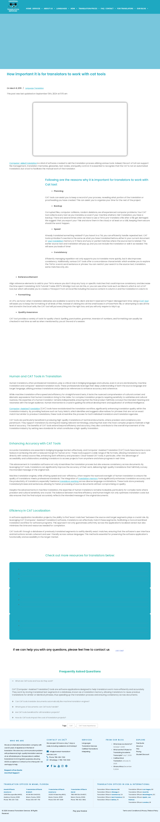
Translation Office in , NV (140, 789)
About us (48, 8)
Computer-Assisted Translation (24, 408)
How (73, 8)
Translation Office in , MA (108, 789)
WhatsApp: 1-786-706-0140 (59, 760)
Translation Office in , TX (108, 800)
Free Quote (140, 743)
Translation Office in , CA (109, 795)
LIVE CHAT (120, 650)
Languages (61, 8)
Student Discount (142, 754)
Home (28, 8)
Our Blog (141, 8)
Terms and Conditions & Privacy (135, 811)
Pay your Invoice (80, 811)
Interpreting (86, 751)
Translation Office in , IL (108, 792)
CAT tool (144, 301)
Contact (110, 8)
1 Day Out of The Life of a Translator (36, 630)
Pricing (138, 751)
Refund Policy (153, 811)
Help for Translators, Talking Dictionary (37, 620)
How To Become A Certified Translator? (37, 595)
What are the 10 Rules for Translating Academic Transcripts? (122, 752)
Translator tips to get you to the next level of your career (44, 578)
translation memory (88, 478)
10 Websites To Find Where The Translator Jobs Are (42, 604)
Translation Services (89, 746)
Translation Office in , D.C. (141, 795)
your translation (55, 241)
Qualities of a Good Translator (33, 625)
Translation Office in (138, 792)
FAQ (102, 8)
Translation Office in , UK (139, 802)
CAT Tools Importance (87, 726)
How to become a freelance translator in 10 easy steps (43, 599)
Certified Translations (90, 749)
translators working (69, 481)
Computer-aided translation (23, 163)
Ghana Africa (118, 766)
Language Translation (34, 88)
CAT (71, 726)
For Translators (125, 8)
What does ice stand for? (122, 744)
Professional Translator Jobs (32, 569)
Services (36, 8)
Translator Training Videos (32, 574)
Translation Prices (88, 8)
